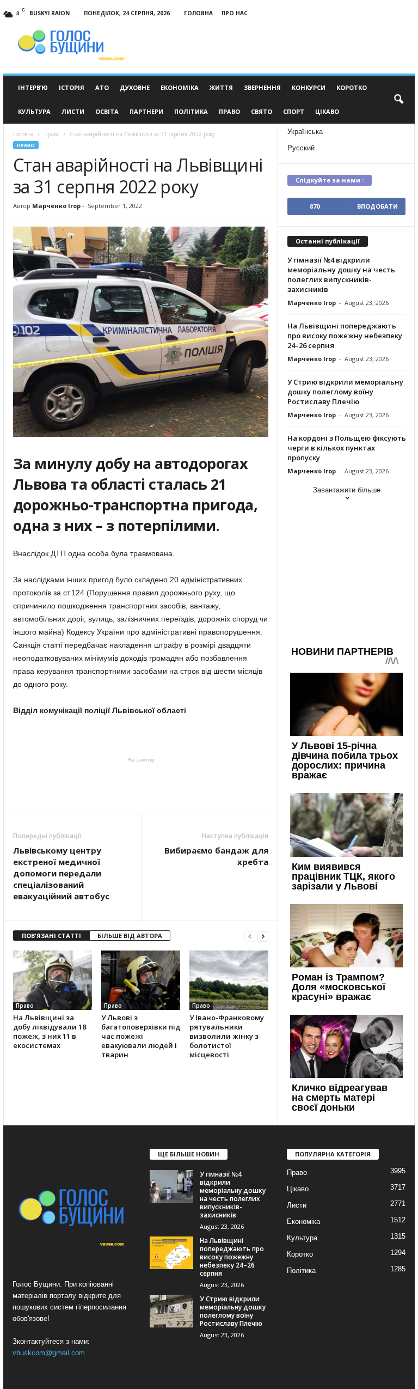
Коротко (351, 87)
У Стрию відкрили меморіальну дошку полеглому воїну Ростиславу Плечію (345, 391)
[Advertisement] (141, 785)
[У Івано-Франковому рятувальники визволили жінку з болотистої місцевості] (228, 980)
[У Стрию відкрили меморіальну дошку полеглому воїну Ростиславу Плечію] (171, 1311)
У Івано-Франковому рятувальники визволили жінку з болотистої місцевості (226, 1036)
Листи (73, 111)
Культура (34, 111)
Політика (191, 111)
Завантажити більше (346, 490)
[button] (398, 100)
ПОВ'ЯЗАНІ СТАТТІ (51, 935)
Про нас (235, 13)
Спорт (293, 111)
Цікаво (327, 111)
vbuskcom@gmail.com (49, 1353)
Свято (261, 111)
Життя (221, 87)
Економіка (180, 87)
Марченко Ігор (56, 206)
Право (229, 111)
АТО (102, 87)
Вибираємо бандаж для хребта (216, 856)
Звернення (262, 87)
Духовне (135, 87)
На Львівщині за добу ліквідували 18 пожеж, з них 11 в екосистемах (49, 1031)
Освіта (107, 111)
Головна (198, 13)
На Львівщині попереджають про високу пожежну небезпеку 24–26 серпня (344, 335)
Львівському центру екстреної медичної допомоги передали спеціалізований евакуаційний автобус (61, 873)
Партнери (146, 111)
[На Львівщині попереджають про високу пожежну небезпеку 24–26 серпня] (171, 1252)
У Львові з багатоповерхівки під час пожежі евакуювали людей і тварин (140, 1036)
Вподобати (377, 206)
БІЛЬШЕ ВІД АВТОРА (129, 935)
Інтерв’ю (33, 87)
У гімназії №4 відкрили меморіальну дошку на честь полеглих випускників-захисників (341, 274)
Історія (71, 87)
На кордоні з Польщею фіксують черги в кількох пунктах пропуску (346, 447)
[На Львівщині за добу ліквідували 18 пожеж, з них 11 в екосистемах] (52, 980)
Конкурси (308, 87)
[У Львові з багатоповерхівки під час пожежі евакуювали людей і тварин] (140, 980)
